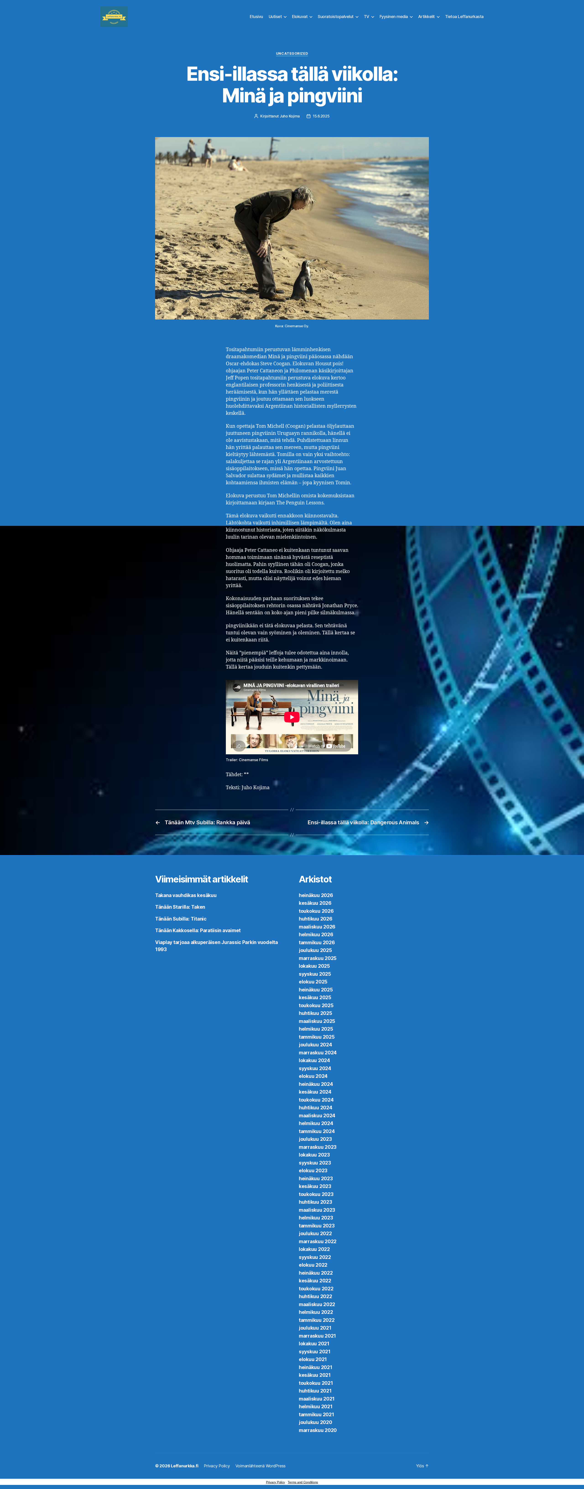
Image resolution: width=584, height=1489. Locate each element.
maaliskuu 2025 (317, 1021)
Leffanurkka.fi (184, 1465)
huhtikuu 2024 (315, 1107)
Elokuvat (300, 16)
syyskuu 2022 (315, 1257)
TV (366, 16)
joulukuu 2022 (315, 1233)
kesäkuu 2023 (315, 1186)
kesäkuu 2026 (315, 903)
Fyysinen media (394, 16)
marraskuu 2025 (317, 958)
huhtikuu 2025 (315, 1013)
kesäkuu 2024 (315, 1092)
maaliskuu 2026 (317, 927)
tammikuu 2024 (317, 1131)
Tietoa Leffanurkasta (464, 16)
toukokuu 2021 (316, 1383)
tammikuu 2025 (317, 1037)
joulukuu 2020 (315, 1422)
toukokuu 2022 (316, 1289)
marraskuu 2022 (317, 1241)
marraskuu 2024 (318, 1053)
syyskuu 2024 (315, 1068)
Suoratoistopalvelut (336, 16)
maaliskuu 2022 (317, 1304)
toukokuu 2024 (316, 1100)
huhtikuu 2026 (315, 919)
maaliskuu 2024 (317, 1115)
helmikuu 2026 (316, 934)
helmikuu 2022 (316, 1312)
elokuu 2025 (313, 982)
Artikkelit (426, 16)
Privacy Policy (217, 1465)
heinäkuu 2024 (316, 1084)
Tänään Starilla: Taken (180, 907)
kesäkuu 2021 (315, 1375)
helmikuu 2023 (316, 1218)
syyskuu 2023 (315, 1163)
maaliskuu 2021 (317, 1399)
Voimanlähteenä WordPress (260, 1465)
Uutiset (275, 16)
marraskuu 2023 (317, 1147)
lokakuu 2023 (314, 1155)
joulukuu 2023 (315, 1139)
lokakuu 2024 (314, 1060)
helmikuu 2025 (316, 1029)
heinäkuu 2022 (316, 1273)
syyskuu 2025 (315, 974)
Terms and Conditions (303, 1482)
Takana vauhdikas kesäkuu (186, 895)
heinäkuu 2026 (316, 895)
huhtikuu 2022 (315, 1296)
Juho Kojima (290, 116)
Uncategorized (292, 54)
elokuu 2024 (313, 1076)
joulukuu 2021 (315, 1328)
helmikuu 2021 (316, 1406)
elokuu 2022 (313, 1265)
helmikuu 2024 (316, 1123)
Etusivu (256, 16)
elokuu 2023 (313, 1170)
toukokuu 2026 (316, 911)
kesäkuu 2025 (315, 997)
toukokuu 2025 (316, 1005)
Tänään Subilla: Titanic (180, 919)
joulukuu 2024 (315, 1045)
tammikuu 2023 (317, 1226)
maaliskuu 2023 (317, 1210)
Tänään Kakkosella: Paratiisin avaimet (198, 930)
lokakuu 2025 (314, 966)
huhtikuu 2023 (315, 1202)
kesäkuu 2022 (315, 1281)
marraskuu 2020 (318, 1430)
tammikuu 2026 (317, 942)
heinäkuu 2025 (316, 990)
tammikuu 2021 (316, 1414)
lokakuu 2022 (314, 1249)
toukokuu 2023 (316, 1194)
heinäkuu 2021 (315, 1367)
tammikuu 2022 (317, 1320)
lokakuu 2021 (314, 1343)
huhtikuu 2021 (315, 1391)
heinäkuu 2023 (316, 1178)
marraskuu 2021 (317, 1336)
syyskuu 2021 (315, 1351)
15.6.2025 (321, 116)
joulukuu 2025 (315, 950)
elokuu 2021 (313, 1359)
